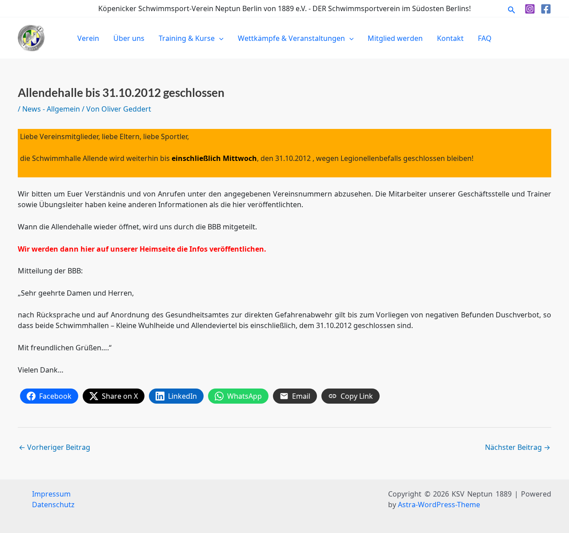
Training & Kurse (187, 38)
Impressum (51, 494)
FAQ (485, 38)
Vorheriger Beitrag (54, 447)
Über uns (128, 38)
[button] (512, 8)
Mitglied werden (395, 38)
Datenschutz (53, 504)
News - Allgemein (51, 109)
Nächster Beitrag (517, 447)
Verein (88, 38)
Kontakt (450, 38)
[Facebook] (546, 9)
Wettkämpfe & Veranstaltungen (291, 38)
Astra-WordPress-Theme (439, 504)
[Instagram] (530, 9)
